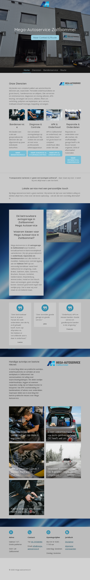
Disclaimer (69, 542)
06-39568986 (36, 542)
